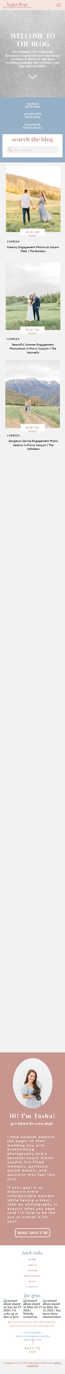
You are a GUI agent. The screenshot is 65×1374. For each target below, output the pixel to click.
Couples (13, 242)
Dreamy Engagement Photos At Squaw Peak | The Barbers (33, 249)
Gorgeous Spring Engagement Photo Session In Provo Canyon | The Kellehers (33, 445)
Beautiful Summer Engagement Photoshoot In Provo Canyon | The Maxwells (33, 348)
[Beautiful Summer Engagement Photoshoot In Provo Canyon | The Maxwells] (33, 296)
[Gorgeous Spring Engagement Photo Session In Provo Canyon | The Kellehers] (32, 394)
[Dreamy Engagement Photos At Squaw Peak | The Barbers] (33, 198)
